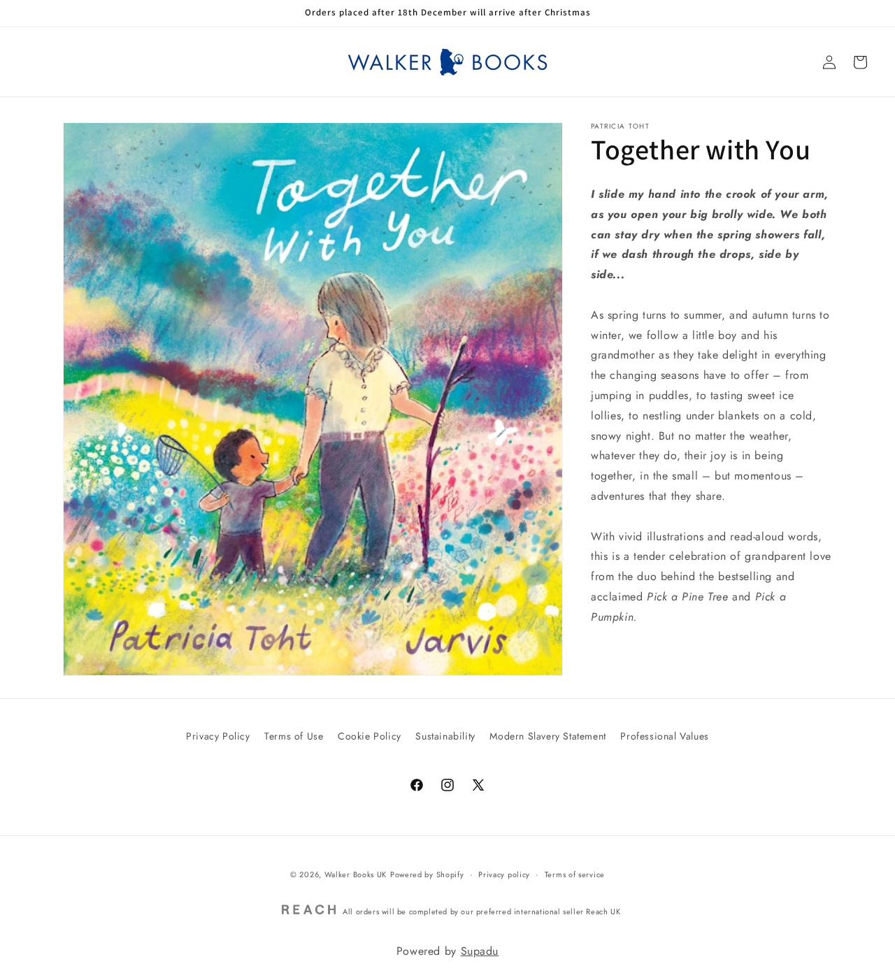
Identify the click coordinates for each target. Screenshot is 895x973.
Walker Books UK (355, 874)
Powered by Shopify (427, 874)
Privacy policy (504, 874)
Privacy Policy (218, 736)
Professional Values (664, 736)
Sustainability (445, 736)
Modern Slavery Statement (547, 736)
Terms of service (575, 874)
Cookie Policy (369, 736)
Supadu (480, 951)
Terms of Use (293, 736)
